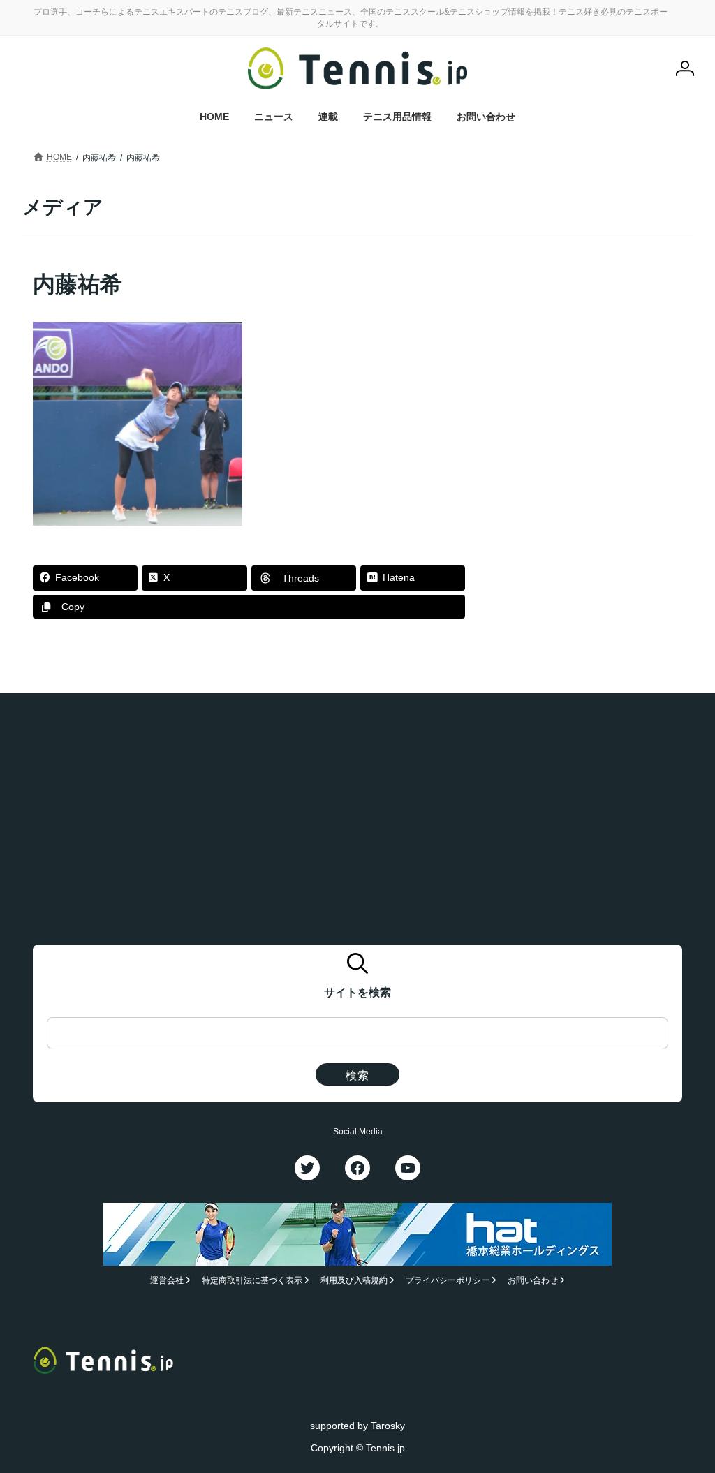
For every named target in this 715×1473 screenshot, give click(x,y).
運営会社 (167, 1280)
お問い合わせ (533, 1280)
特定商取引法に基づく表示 (252, 1280)
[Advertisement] (591, 356)
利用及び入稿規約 (354, 1280)
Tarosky (388, 1425)
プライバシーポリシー (447, 1280)
